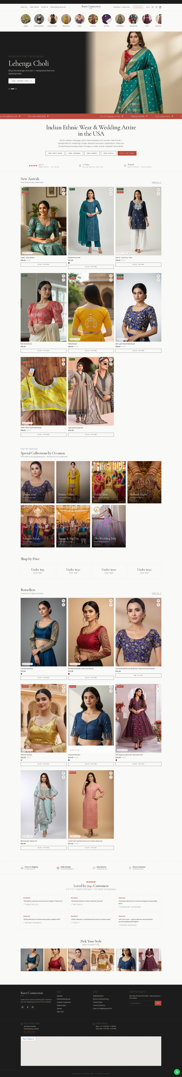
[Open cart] (160, 7)
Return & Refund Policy (101, 999)
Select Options (43, 264)
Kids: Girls (60, 1012)
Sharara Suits (61, 1005)
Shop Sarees (92, 153)
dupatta (44, 7)
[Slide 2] (13, 92)
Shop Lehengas (74, 153)
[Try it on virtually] (63, 193)
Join (158, 1003)
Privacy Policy (97, 1002)
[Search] (153, 7)
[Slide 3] (16, 92)
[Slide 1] (10, 92)
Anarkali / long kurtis (122, 7)
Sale (148, 7)
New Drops (34, 7)
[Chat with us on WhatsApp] (177, 1072)
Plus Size (138, 7)
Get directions (29, 1031)
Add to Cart (138, 675)
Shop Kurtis (109, 153)
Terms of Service (99, 1005)
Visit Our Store (127, 153)
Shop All (24, 7)
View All (155, 182)
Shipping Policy (98, 996)
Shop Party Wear (55, 153)
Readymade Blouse (58, 7)
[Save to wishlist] (63, 189)
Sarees (59, 1008)
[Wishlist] (156, 7)
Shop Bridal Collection (22, 85)
